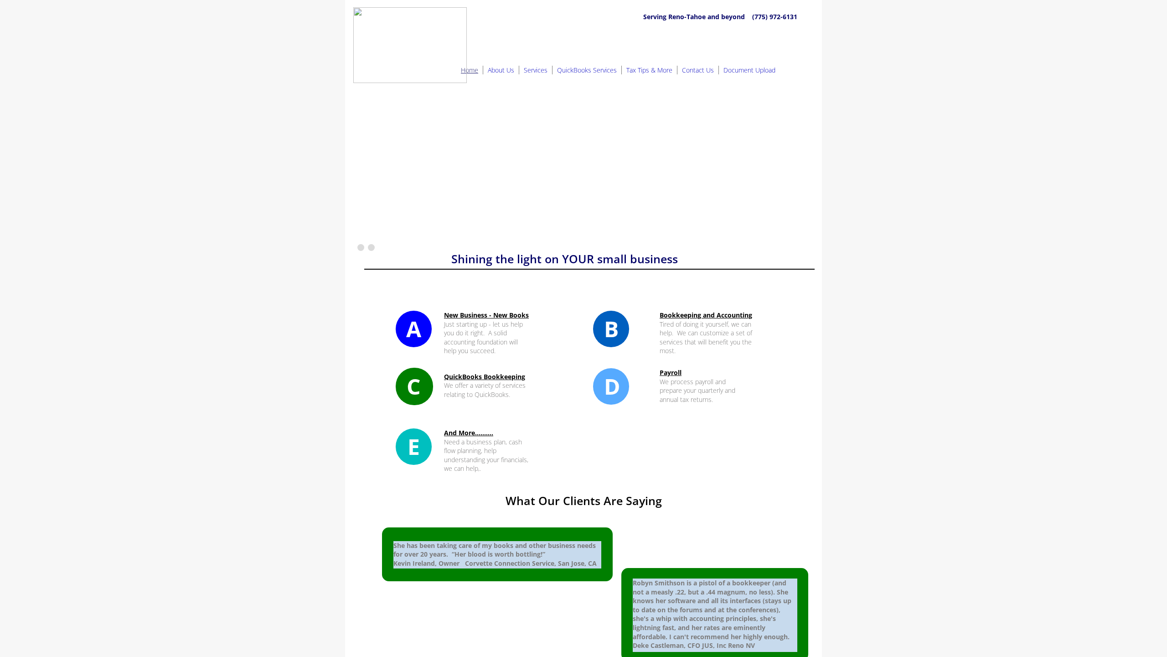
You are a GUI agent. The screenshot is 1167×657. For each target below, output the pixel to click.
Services (535, 70)
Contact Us (698, 70)
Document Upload (749, 70)
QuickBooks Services (587, 70)
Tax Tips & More (649, 70)
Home (469, 70)
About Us (501, 70)
